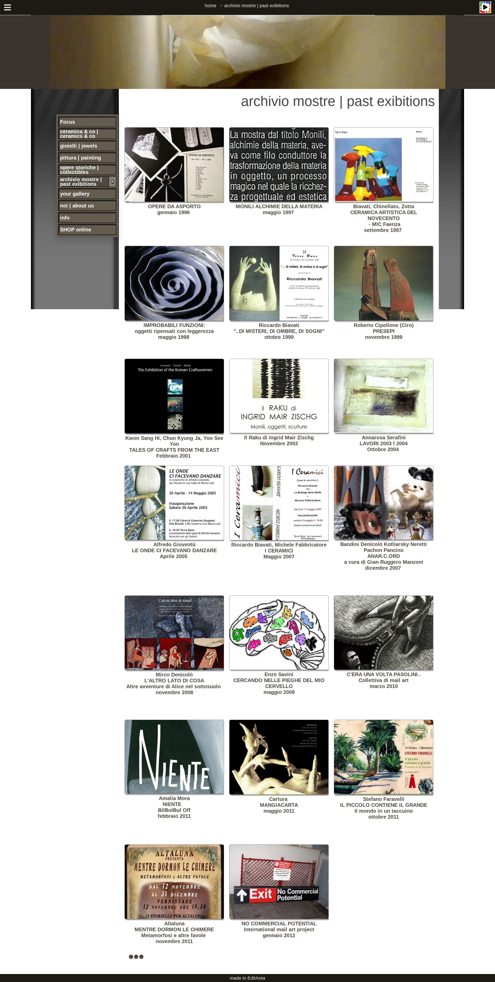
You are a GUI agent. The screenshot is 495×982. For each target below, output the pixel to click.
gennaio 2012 (279, 929)
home (210, 5)
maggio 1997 (278, 212)
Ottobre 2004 (384, 443)
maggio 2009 (279, 683)
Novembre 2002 (279, 440)
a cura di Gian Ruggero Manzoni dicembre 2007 (383, 556)
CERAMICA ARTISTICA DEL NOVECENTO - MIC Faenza (383, 218)
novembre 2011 (174, 932)
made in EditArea (247, 978)
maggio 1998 (174, 337)
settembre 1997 (383, 230)
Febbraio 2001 (174, 447)
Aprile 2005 (174, 550)
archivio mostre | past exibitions (256, 5)
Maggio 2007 (279, 550)
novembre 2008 (174, 692)
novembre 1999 (384, 331)
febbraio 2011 (174, 807)
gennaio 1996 (173, 212)
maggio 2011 (279, 805)
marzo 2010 (384, 680)
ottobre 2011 (383, 808)
